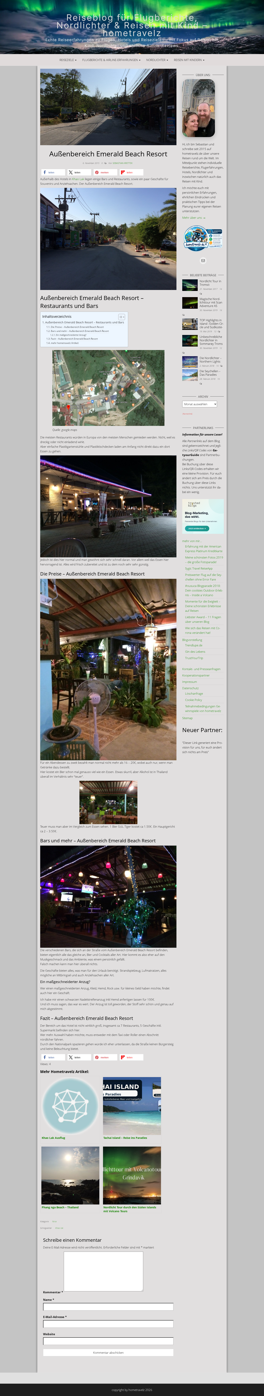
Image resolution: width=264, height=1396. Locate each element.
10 (217, 365)
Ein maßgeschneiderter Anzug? (71, 334)
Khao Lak (78, 179)
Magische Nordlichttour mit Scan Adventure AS (211, 302)
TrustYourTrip (194, 658)
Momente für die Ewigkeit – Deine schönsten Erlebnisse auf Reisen (203, 606)
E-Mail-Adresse (55, 1317)
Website (49, 1334)
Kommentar (53, 1292)
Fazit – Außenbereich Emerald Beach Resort (74, 338)
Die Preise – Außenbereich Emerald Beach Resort (77, 327)
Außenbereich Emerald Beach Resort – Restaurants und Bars (84, 322)
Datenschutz (190, 688)
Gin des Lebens (195, 652)
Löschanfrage (194, 693)
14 (221, 288)
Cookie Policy (193, 700)
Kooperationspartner (196, 675)
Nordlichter (156, 60)
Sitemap (187, 718)
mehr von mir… (192, 541)
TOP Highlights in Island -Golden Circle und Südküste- (212, 323)
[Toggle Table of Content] (119, 317)
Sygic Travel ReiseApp (199, 568)
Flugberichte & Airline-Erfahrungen (110, 60)
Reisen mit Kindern (188, 60)
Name (48, 1300)
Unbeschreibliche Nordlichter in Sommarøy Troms (211, 340)
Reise (54, 1221)
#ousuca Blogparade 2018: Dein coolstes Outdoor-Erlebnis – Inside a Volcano (204, 590)
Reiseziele (67, 60)
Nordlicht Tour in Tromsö (210, 282)
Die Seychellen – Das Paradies (210, 372)
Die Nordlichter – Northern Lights (211, 359)
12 (221, 348)
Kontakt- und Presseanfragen (201, 669)
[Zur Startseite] (132, 27)
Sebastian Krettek (122, 163)
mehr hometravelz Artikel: (65, 343)
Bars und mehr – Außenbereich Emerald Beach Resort (80, 331)
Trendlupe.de (193, 645)
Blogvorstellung (192, 640)
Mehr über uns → (193, 218)
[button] (53, 172)
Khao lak (59, 1227)
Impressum (189, 682)
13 (215, 331)
